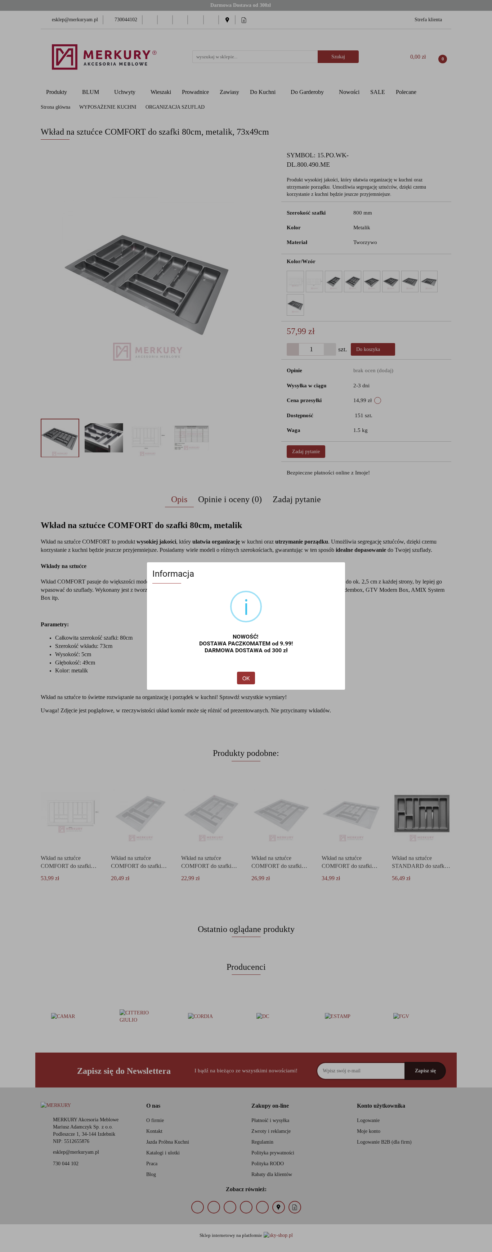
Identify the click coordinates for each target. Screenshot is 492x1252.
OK (246, 678)
